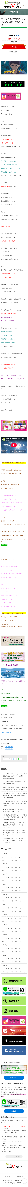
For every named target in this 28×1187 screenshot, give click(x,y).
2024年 (5, 874)
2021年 (5, 904)
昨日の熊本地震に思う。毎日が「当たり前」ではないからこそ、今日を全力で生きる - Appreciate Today (15, 833)
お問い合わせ (14, 1077)
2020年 (5, 914)
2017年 (5, 945)
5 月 (8, 860)
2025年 (5, 864)
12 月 (3, 867)
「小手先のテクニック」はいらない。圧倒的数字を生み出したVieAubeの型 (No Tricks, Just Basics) (15, 776)
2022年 (5, 894)
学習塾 (4, 769)
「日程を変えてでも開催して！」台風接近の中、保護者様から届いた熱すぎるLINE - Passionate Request (15, 817)
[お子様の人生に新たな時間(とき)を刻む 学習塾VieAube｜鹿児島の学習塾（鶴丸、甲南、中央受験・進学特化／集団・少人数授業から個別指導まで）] (14, 4)
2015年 (5, 965)
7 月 (25, 857)
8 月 (20, 857)
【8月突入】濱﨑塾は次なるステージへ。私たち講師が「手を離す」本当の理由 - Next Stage (14, 825)
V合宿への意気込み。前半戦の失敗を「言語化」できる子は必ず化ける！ (14, 810)
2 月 (20, 860)
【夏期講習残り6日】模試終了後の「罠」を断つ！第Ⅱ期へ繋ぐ (14, 783)
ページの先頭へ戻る (15, 1157)
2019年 (5, 924)
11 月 (7, 867)
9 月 (16, 867)
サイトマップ (20, 1176)
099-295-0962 (9, 749)
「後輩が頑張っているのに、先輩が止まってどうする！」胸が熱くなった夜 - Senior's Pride (15, 841)
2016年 (5, 955)
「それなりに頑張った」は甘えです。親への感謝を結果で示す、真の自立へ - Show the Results (15, 803)
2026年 (5, 854)
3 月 (16, 860)
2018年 (5, 935)
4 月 (12, 860)
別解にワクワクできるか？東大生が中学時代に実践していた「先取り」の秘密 (15, 788)
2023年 (5, 884)
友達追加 (14, 1111)
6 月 (3, 860)
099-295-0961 (9, 747)
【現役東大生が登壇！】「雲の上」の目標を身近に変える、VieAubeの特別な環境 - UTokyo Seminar (15, 795)
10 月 (11, 867)
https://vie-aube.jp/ (6, 732)
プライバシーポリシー (10, 1176)
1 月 (25, 860)
